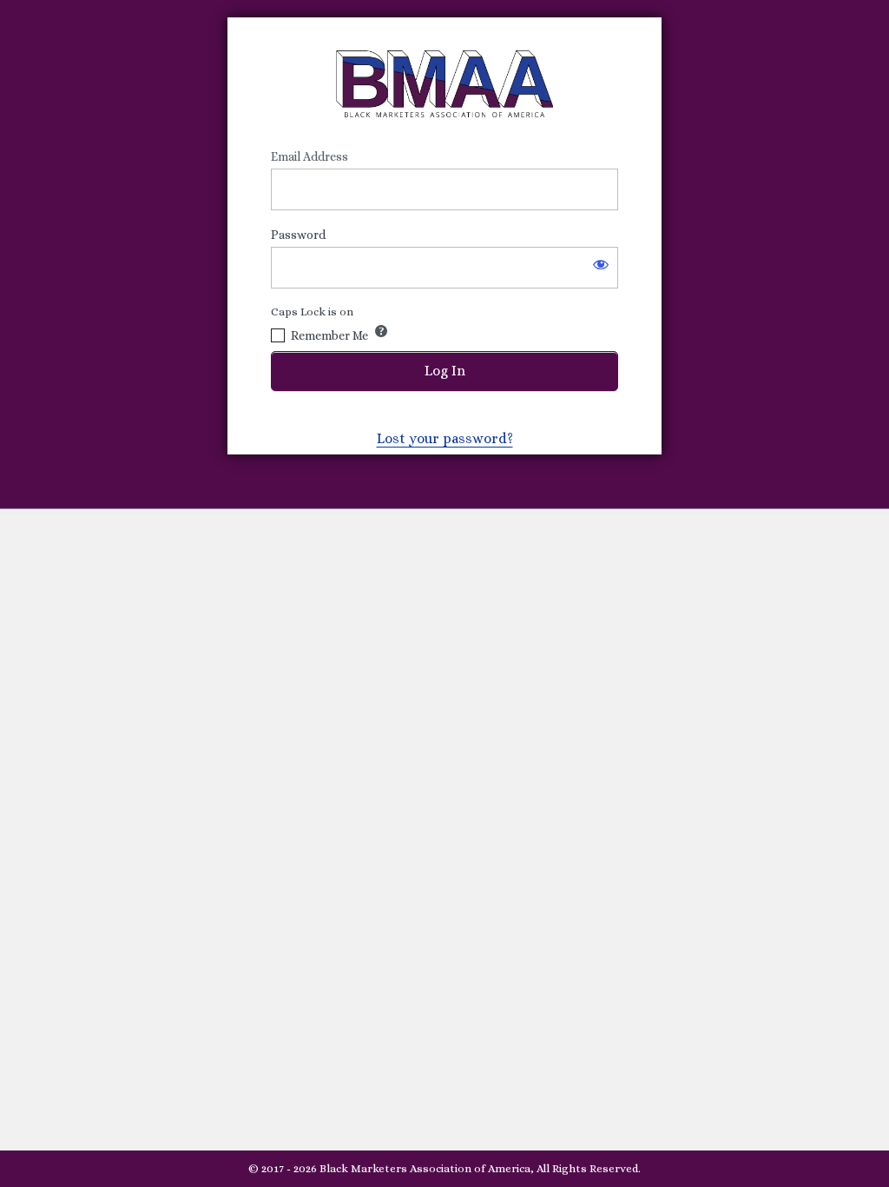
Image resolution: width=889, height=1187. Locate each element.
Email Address (309, 156)
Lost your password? (445, 438)
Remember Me (329, 335)
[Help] (381, 331)
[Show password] (600, 264)
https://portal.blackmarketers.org (444, 83)
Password (298, 235)
